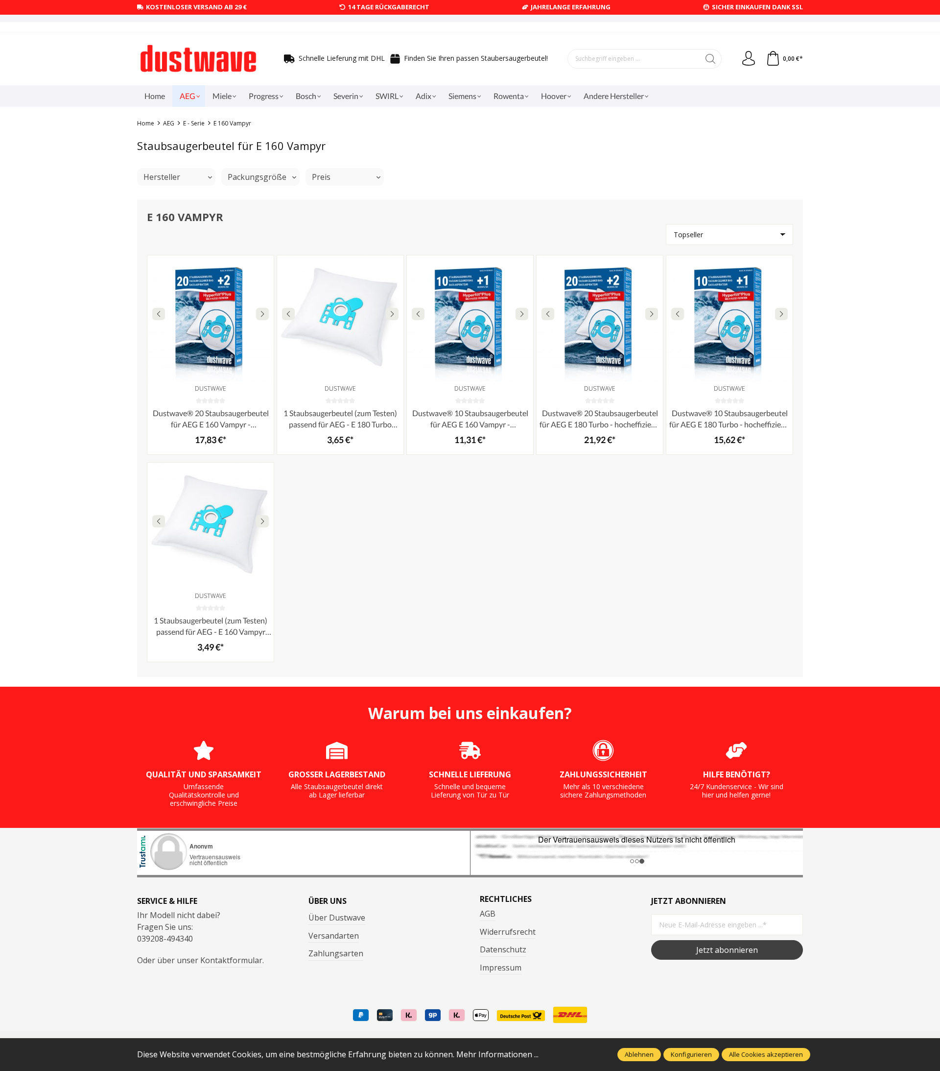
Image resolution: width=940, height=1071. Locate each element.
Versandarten (333, 935)
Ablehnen (639, 1054)
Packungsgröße (257, 177)
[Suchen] (711, 59)
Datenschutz (503, 949)
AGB (487, 913)
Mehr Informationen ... (497, 1054)
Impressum (500, 967)
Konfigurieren (691, 1054)
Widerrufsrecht (508, 931)
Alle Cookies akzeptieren (766, 1054)
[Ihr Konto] (748, 59)
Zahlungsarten (335, 953)
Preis (321, 177)
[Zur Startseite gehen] (198, 59)
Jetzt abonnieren (727, 950)
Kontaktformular (231, 960)
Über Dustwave (336, 917)
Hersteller (161, 177)
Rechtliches (506, 899)
